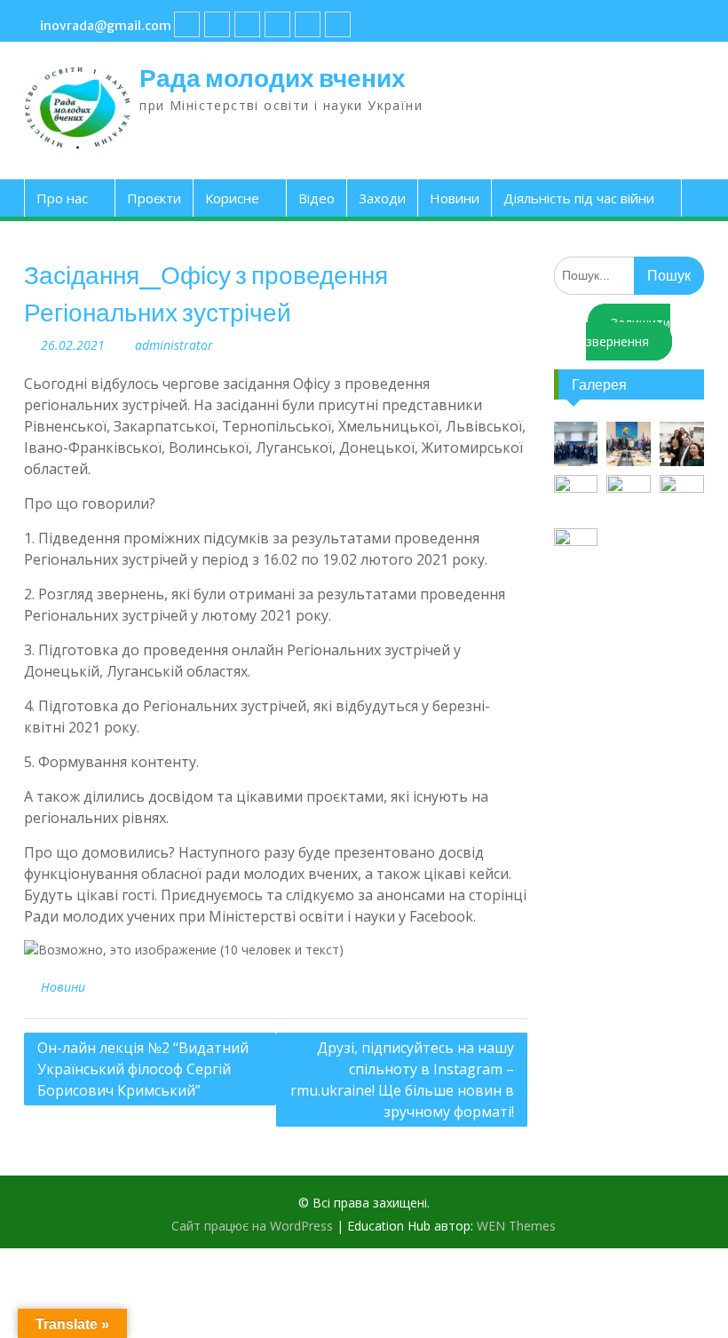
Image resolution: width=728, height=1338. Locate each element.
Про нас (62, 198)
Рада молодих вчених (272, 78)
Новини (454, 198)
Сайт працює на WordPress (252, 1225)
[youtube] (217, 24)
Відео (316, 198)
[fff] (187, 24)
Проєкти (154, 198)
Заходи (382, 198)
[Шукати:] (629, 274)
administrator (174, 344)
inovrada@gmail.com (105, 26)
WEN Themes (516, 1225)
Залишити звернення (628, 332)
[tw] (247, 24)
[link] (277, 24)
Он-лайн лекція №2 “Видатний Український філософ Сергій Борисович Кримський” (143, 1069)
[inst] (307, 24)
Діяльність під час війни (578, 198)
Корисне (232, 198)
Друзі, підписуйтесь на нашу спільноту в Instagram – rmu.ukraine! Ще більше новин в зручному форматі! (402, 1079)
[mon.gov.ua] (338, 24)
